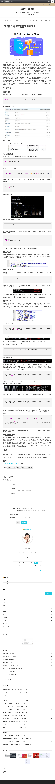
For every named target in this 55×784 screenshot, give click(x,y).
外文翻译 (5, 620)
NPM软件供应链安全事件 (8, 653)
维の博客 (7, 1)
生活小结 (5, 605)
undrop (18, 467)
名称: (14, 484)
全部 (4, 602)
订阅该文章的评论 (28, 529)
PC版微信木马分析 (7, 679)
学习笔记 (5, 629)
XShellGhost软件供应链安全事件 (10, 674)
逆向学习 (5, 614)
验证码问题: (12, 514)
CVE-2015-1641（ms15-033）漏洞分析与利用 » (40, 20)
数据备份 (24, 467)
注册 (52, 1)
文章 (8, 581)
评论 (11, 581)
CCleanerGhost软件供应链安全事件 (10, 671)
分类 (25, 14)
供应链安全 (5, 623)
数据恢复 (30, 467)
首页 (22, 14)
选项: (14, 508)
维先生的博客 (27, 9)
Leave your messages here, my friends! (15, 695)
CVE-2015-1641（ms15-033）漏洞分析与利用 (17, 689)
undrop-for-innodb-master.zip (13, 463)
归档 (29, 14)
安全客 (10, 59)
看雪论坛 (5, 772)
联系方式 (13, 1)
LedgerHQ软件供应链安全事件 (9, 656)
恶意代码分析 (6, 626)
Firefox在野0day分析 (7, 662)
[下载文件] (5, 463)
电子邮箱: (13, 488)
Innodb (9, 467)
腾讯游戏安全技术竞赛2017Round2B (17, 715)
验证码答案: (12, 517)
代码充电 (5, 611)
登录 (49, 1)
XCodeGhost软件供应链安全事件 (10, 677)
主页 (2, 1)
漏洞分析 (5, 608)
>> (41, 570)
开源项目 (22, 27)
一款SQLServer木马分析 (8, 659)
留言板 (32, 14)
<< (14, 570)
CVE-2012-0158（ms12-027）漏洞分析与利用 (17, 692)
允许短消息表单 (20, 510)
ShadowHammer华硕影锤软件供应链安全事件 (13, 668)
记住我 (18, 508)
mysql (14, 467)
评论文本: (13, 493)
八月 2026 (27, 548)
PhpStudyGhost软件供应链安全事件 (10, 665)
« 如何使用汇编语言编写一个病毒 (11, 20)
